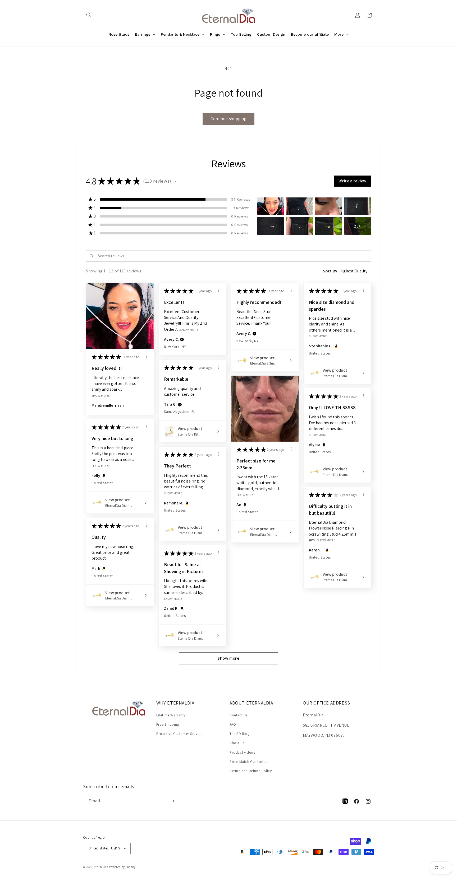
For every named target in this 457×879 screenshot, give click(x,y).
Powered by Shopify (122, 867)
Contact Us (239, 715)
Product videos (242, 752)
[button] (89, 15)
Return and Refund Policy (251, 770)
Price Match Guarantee (249, 761)
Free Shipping (167, 724)
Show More (101, 395)
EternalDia (101, 867)
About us (237, 742)
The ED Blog (240, 733)
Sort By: (331, 271)
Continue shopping (228, 118)
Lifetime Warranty (170, 715)
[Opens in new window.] (335, 346)
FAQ (233, 724)
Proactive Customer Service (179, 733)
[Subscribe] (172, 801)
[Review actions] (146, 356)
